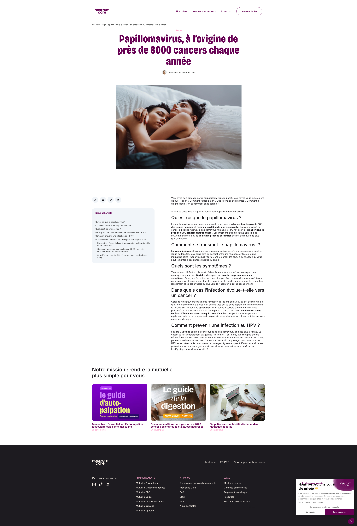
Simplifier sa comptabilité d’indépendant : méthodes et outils (122, 256)
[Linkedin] (107, 484)
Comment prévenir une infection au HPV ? (114, 236)
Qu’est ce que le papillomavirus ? (110, 222)
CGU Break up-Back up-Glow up (241, 507)
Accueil (95, 25)
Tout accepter (339, 512)
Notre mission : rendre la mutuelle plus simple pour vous (120, 239)
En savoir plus (99, 430)
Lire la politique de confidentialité (311, 503)
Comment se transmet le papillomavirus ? (114, 225)
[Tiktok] (101, 484)
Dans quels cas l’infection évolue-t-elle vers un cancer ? (120, 232)
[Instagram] (94, 484)
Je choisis (310, 512)
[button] (95, 200)
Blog (103, 25)
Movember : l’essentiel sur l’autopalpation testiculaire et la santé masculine (123, 244)
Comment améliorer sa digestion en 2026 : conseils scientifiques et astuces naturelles (120, 250)
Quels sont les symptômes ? (108, 229)
